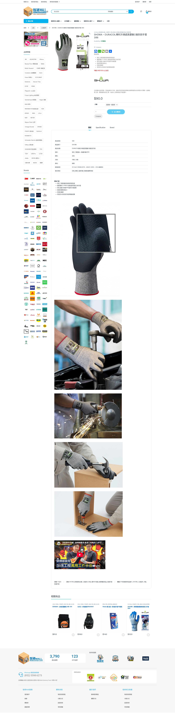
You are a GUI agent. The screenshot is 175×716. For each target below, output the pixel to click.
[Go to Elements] (44, 211)
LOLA (39, 113)
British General (29, 68)
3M (26, 59)
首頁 (25, 28)
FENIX (33, 86)
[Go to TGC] (44, 298)
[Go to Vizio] (44, 315)
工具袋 (56, 604)
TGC (41, 149)
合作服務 (66, 21)
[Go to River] (44, 277)
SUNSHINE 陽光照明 (30, 149)
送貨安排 (60, 703)
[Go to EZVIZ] (38, 217)
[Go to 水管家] (26, 337)
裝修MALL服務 (55, 21)
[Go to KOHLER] (32, 244)
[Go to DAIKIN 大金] (26, 200)
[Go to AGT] (32, 178)
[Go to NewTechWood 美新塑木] (38, 260)
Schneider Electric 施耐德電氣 (33, 140)
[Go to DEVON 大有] (32, 206)
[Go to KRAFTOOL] (38, 244)
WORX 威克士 (35, 158)
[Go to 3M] (26, 178)
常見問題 (60, 707)
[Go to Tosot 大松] (32, 304)
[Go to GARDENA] (38, 222)
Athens (42, 59)
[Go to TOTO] (38, 304)
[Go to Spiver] (26, 298)
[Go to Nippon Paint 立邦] (26, 266)
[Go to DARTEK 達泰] (32, 200)
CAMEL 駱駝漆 (41, 68)
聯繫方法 (26, 1)
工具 (33, 28)
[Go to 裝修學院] (44, 337)
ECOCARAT (38, 77)
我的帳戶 (137, 1)
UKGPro (33, 153)
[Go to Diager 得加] (38, 206)
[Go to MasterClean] (26, 255)
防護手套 (129, 32)
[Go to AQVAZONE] (44, 184)
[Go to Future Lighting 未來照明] (32, 222)
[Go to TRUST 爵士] (26, 309)
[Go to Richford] (32, 277)
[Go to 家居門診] (38, 331)
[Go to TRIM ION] (44, 304)
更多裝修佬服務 (54, 1)
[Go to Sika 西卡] (32, 293)
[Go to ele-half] (38, 211)
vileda (26, 158)
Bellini (42, 64)
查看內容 (123, 634)
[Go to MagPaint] (44, 249)
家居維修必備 (102, 32)
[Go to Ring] (38, 277)
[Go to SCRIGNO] (26, 288)
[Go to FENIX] (44, 217)
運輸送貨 (115, 604)
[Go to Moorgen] (44, 255)
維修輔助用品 (122, 32)
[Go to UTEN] (38, 309)
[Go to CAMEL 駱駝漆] (38, 195)
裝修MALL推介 (88, 21)
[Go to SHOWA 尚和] (44, 288)
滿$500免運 (116, 32)
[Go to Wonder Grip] (44, 320)
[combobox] (79, 11)
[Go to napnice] (32, 260)
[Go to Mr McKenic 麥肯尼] (26, 260)
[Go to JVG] (26, 238)
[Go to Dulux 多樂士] (26, 211)
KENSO (27, 113)
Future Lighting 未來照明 (32, 95)
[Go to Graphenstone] (38, 228)
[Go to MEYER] (32, 255)
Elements (27, 82)
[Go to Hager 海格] (26, 233)
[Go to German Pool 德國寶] (26, 228)
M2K (26, 117)
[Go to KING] (26, 244)
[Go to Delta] (44, 200)
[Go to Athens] (26, 189)
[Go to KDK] (38, 238)
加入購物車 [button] (73, 634)
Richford (39, 131)
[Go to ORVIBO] (38, 266)
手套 (111, 32)
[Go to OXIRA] (26, 271)
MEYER (33, 117)
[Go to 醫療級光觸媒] (26, 342)
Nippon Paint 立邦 (30, 122)
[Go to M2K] (38, 249)
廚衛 (104, 604)
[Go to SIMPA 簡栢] (38, 293)
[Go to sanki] (38, 282)
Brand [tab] (112, 127)
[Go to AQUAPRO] (38, 184)
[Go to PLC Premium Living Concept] (44, 271)
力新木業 (27, 162)
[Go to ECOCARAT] (32, 211)
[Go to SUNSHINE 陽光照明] (32, 298)
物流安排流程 (61, 694)
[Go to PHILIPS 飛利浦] (38, 271)
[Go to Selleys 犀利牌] (32, 288)
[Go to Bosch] (26, 195)
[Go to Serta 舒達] (38, 288)
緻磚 (41, 162)
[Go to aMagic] (44, 178)
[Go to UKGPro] (32, 309)
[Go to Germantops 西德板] (32, 228)
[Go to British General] (32, 195)
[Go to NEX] (44, 260)
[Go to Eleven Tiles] (26, 217)
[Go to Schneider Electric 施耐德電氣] (44, 282)
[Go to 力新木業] (26, 331)
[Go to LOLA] (32, 249)
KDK (42, 109)
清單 (150, 1)
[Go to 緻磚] (32, 337)
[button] (89, 33)
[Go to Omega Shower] (32, 266)
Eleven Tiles (36, 82)
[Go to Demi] (26, 206)
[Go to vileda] (32, 315)
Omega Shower (29, 127)
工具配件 (43, 28)
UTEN (40, 153)
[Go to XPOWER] (38, 326)
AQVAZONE (33, 59)
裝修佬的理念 (34, 1)
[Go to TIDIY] (26, 304)
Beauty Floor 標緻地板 (31, 64)
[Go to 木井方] (44, 331)
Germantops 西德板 (30, 100)
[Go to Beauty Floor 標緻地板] (38, 189)
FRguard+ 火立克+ (30, 91)
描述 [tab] (89, 127)
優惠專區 (76, 21)
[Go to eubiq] (32, 217)
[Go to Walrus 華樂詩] (32, 320)
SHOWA (96, 32)
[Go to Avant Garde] (32, 189)
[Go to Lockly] (26, 249)
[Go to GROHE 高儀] (44, 228)
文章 (108, 21)
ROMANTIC (28, 135)
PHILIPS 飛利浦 (29, 131)
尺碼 (96, 104)
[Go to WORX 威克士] (32, 326)
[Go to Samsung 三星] (32, 282)
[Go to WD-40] (38, 320)
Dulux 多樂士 (28, 77)
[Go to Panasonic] (32, 271)
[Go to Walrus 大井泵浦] (26, 320)
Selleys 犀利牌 (29, 144)
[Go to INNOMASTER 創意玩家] (44, 233)
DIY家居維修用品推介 (126, 582)
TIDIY (26, 153)
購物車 (144, 1)
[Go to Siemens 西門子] (26, 293)
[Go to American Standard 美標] (26, 184)
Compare (98, 47)
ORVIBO (39, 127)
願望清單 (27, 707)
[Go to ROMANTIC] (26, 282)
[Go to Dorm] (44, 206)
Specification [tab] (100, 127)
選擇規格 (148, 634)
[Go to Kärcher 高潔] (32, 238)
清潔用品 (110, 604)
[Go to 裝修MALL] (38, 337)
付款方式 (60, 698)
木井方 (35, 162)
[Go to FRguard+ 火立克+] (26, 222)
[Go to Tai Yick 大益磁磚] (38, 298)
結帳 (26, 698)
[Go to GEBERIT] (44, 222)
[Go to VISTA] (38, 315)
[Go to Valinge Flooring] (26, 315)
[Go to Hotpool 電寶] (32, 233)
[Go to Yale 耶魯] (44, 326)
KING (33, 113)
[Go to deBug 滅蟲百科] (38, 200)
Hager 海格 (42, 100)
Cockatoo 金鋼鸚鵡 (30, 73)
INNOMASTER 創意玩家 (31, 109)
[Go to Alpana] (38, 178)
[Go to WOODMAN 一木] (26, 326)
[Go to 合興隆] (32, 331)
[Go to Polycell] (26, 277)
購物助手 (99, 21)
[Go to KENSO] (44, 238)
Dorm (40, 73)
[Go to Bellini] (44, 189)
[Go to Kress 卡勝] (44, 244)
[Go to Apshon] (32, 184)
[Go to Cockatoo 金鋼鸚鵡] (44, 195)
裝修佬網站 (44, 1)
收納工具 (66, 604)
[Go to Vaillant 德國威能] (44, 309)
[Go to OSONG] (44, 266)
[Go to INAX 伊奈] (38, 233)
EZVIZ (26, 86)
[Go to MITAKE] (38, 255)
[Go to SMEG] (44, 293)
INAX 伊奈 (27, 104)
